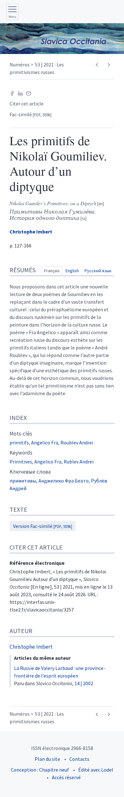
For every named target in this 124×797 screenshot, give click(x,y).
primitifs (19, 442)
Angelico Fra (44, 442)
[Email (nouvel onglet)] (28, 93)
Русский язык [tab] (98, 271)
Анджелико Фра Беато (63, 480)
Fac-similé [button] (31, 114)
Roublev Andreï (76, 442)
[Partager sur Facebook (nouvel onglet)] (12, 93)
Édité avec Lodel (95, 770)
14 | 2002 (83, 683)
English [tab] (72, 271)
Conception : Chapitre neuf (40, 770)
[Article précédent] (97, 65)
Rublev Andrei (78, 461)
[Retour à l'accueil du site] (62, 38)
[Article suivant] (108, 65)
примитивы (23, 480)
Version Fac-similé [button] (42, 526)
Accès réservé (66, 777)
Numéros (20, 64)
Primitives (21, 461)
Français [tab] (52, 271)
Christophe (31, 231)
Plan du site (47, 759)
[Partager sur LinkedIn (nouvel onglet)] (20, 93)
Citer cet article (27, 103)
